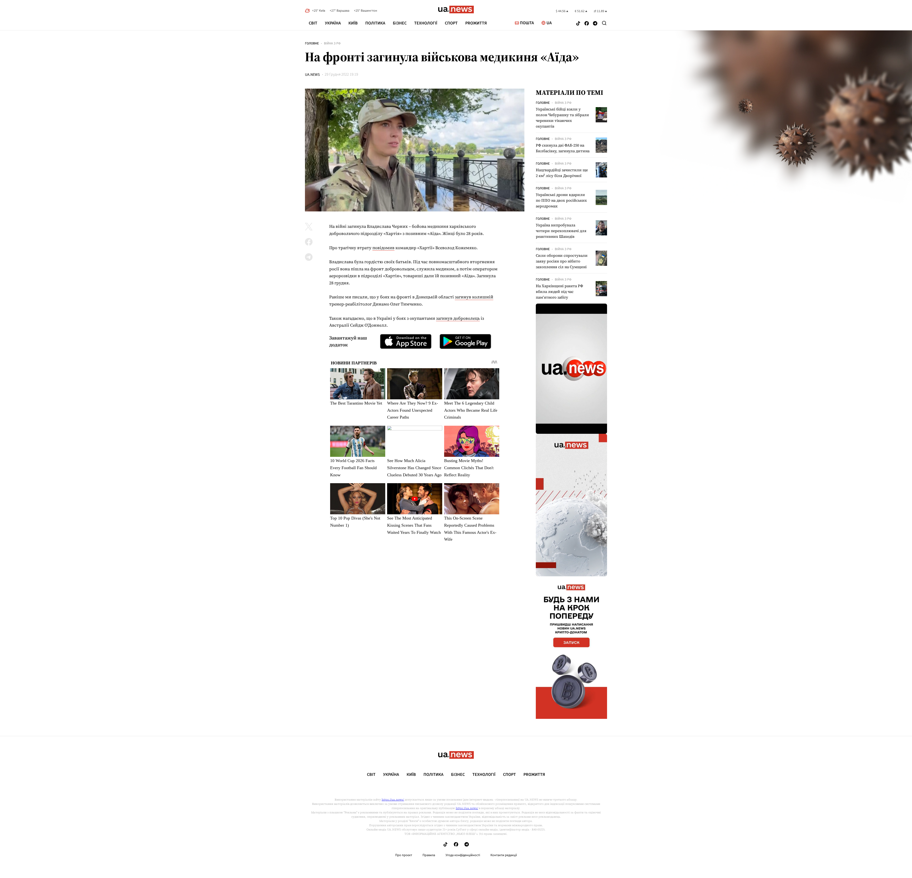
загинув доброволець (458, 318)
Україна (333, 23)
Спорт (451, 23)
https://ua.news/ (393, 800)
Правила (429, 855)
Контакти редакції (503, 855)
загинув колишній (474, 297)
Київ (353, 23)
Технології (425, 23)
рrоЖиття (476, 23)
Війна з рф (332, 43)
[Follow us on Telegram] (595, 24)
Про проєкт (403, 855)
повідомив (383, 248)
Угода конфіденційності (463, 855)
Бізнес (400, 23)
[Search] (604, 23)
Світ (313, 23)
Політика (375, 23)
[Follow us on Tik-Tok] (578, 24)
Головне (312, 43)
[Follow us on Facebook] (586, 24)
